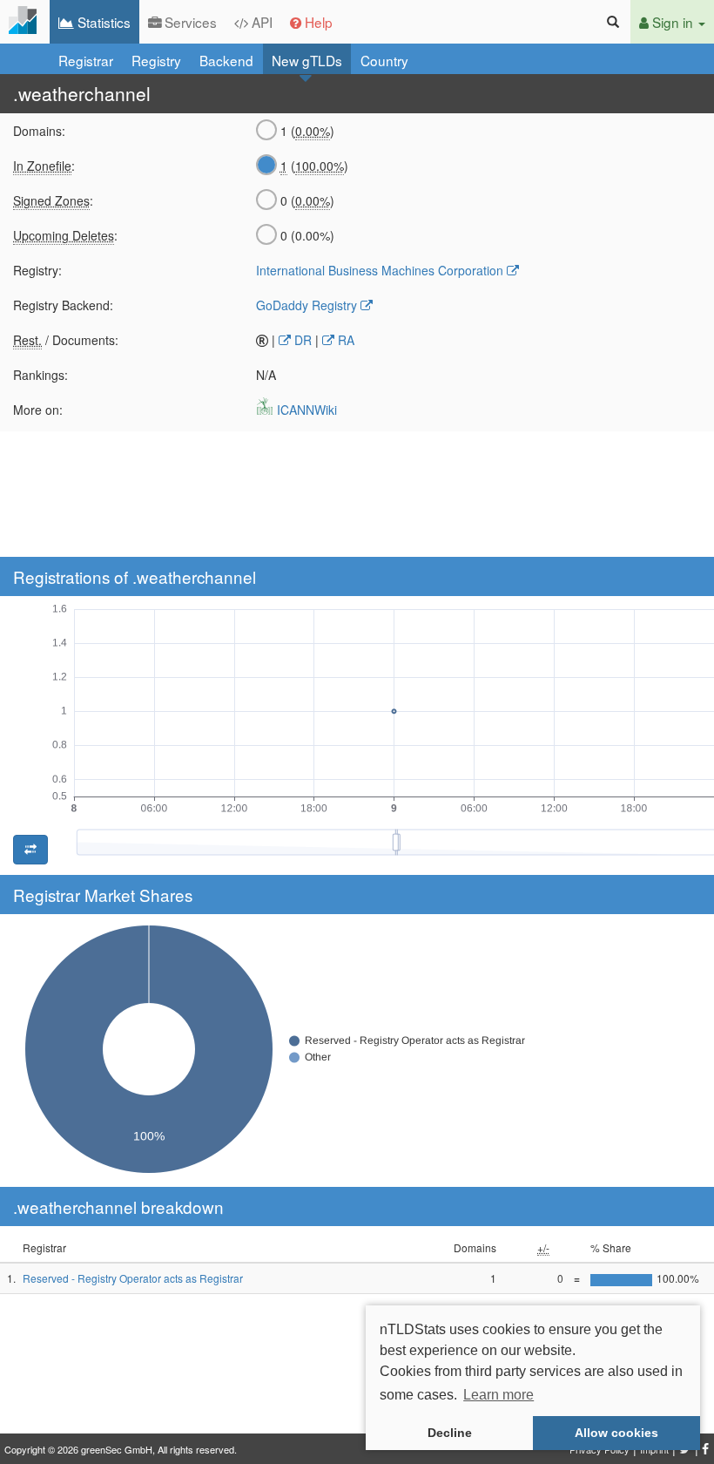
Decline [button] (450, 1433)
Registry (156, 60)
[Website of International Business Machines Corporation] (513, 270)
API (260, 21)
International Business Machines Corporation (379, 270)
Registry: (37, 270)
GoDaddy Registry (306, 305)
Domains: (39, 130)
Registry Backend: (63, 305)
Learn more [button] (498, 1394)
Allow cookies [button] (616, 1433)
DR (301, 340)
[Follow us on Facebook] (706, 1444)
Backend (226, 60)
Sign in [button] (673, 21)
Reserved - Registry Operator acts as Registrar (133, 1278)
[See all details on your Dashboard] (25, 22)
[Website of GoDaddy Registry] (366, 305)
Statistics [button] (102, 21)
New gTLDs (307, 60)
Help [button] (317, 21)
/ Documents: (65, 340)
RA (344, 340)
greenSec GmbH (116, 1449)
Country (384, 60)
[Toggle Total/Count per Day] (30, 849)
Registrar (85, 60)
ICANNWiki (305, 409)
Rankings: (40, 374)
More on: (38, 409)
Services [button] (189, 21)
